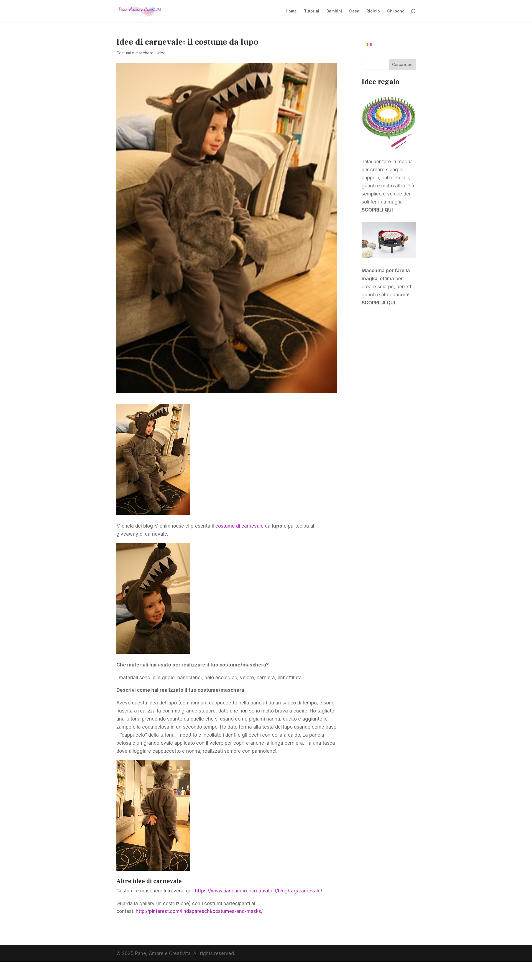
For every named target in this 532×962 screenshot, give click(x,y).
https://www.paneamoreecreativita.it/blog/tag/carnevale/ (258, 891)
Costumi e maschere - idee (141, 52)
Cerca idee (402, 64)
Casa (354, 11)
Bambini (334, 11)
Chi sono (396, 11)
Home (291, 11)
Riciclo (373, 11)
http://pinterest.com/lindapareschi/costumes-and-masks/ (199, 911)
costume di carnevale (239, 526)
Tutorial (311, 11)
